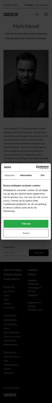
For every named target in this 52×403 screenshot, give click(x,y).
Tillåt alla (26, 223)
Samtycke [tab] (9, 175)
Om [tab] (42, 175)
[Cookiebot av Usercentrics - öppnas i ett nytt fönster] (37, 167)
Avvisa (26, 233)
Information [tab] (26, 175)
